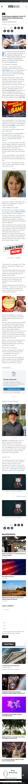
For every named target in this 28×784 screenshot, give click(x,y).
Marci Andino (5, 70)
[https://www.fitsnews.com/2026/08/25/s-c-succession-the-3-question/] (14, 656)
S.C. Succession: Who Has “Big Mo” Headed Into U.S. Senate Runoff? (13, 760)
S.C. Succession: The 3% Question (10, 665)
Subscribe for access (14, 389)
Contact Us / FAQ (5, 782)
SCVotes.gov (13, 62)
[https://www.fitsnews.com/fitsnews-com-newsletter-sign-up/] (14, 482)
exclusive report (6, 73)
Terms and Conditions (14, 782)
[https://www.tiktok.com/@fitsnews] (23, 775)
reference (4, 140)
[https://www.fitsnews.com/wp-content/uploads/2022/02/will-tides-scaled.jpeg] (14, 420)
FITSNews (5, 24)
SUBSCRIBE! (18, 258)
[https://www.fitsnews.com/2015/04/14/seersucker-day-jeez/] (14, 567)
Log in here (17, 392)
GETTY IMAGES (23, 496)
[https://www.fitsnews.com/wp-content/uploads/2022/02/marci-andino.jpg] (14, 183)
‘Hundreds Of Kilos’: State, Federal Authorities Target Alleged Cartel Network (13, 692)
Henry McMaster (11, 90)
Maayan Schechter (21, 211)
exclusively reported (9, 211)
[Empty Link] (24, 644)
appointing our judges (11, 355)
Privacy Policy (22, 782)
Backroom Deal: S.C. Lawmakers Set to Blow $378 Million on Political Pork (13, 737)
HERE (20, 467)
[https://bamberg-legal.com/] (14, 116)
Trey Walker (12, 125)
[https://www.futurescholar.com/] (14, 311)
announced (4, 275)
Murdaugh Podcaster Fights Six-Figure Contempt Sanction (12, 715)
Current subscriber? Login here (11, 779)
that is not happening (12, 347)
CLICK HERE (13, 468)
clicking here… (20, 491)
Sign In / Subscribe (24, 1)
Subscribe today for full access (11, 778)
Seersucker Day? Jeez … (8, 576)
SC (3, 13)
